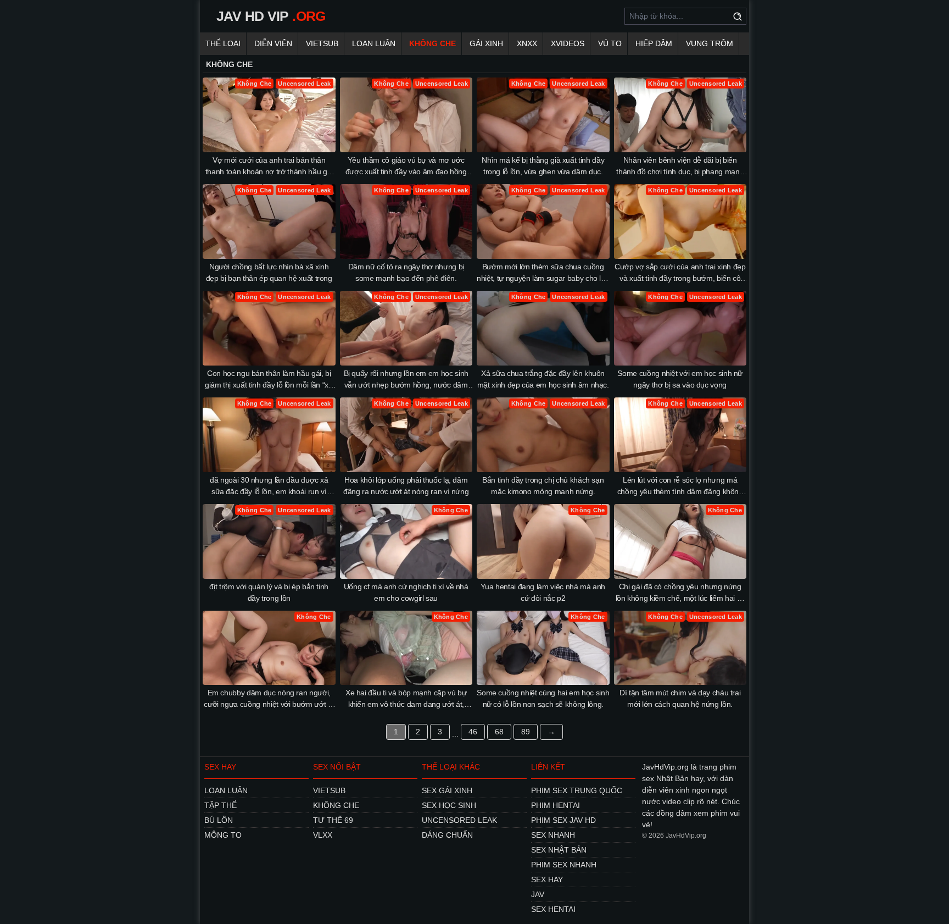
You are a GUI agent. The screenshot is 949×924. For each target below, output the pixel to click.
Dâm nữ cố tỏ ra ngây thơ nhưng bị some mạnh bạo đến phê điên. (406, 272)
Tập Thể (220, 805)
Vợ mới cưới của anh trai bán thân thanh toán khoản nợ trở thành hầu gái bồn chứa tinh (269, 167)
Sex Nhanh (553, 835)
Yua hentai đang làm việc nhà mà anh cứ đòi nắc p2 (543, 592)
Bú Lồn (218, 820)
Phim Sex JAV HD (563, 820)
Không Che (432, 43)
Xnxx (527, 43)
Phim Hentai (555, 805)
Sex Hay (547, 879)
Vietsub (322, 43)
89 (525, 731)
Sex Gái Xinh (447, 790)
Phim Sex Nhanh (563, 864)
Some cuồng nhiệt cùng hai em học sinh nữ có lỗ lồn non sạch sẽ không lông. (543, 698)
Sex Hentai (553, 909)
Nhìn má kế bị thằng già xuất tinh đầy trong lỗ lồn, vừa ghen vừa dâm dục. (543, 166)
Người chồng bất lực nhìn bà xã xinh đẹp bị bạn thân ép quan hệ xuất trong (269, 272)
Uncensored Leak (459, 820)
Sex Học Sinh (449, 805)
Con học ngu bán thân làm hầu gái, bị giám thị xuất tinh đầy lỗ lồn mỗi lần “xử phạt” (269, 380)
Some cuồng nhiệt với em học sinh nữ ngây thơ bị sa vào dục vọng (680, 379)
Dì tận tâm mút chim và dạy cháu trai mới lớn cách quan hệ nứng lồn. (679, 698)
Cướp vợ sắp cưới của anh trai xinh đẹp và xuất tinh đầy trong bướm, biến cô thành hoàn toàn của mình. (680, 273)
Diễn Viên (273, 43)
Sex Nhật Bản (559, 849)
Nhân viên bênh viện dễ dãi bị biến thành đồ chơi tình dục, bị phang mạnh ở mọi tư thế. (680, 167)
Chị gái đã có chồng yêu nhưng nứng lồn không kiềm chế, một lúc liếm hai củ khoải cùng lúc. (680, 593)
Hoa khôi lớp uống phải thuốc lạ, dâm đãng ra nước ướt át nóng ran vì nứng (405, 485)
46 (472, 731)
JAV (537, 894)
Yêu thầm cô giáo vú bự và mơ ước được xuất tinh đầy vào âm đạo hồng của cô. (406, 167)
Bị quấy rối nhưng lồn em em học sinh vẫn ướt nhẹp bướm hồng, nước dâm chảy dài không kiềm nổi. (406, 380)
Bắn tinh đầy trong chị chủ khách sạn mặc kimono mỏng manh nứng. (543, 485)
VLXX (322, 835)
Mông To (223, 835)
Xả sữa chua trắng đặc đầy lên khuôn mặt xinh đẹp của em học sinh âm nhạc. (543, 379)
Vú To (610, 43)
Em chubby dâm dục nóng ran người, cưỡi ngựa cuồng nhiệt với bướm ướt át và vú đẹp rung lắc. (269, 699)
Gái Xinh (486, 43)
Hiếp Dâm (653, 43)
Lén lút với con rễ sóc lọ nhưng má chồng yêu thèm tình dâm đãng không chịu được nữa (680, 486)
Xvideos (567, 43)
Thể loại (223, 43)
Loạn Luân (373, 43)
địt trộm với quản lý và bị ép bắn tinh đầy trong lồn (268, 592)
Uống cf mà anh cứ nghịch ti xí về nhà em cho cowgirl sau (406, 592)
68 (499, 731)
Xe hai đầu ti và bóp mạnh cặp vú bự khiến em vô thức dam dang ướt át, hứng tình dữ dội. (406, 699)
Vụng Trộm (709, 43)
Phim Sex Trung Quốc (576, 790)
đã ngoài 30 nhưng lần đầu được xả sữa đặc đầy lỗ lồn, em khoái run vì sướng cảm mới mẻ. (269, 486)
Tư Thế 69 (333, 820)
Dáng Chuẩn (447, 835)
